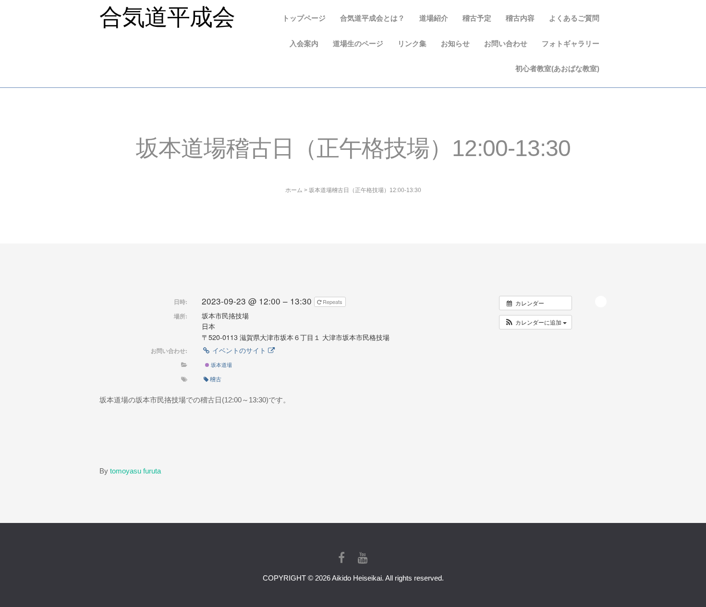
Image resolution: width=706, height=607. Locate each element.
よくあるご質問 (574, 18)
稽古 (215, 379)
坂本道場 (220, 364)
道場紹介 (433, 18)
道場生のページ (358, 43)
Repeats (332, 301)
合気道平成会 (167, 17)
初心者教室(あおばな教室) (557, 68)
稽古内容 (520, 18)
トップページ (304, 18)
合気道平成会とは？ (372, 18)
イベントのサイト (239, 350)
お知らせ (455, 43)
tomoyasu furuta (135, 471)
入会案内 (304, 43)
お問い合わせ (505, 43)
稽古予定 (477, 18)
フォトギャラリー (570, 43)
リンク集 (412, 43)
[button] (535, 322)
